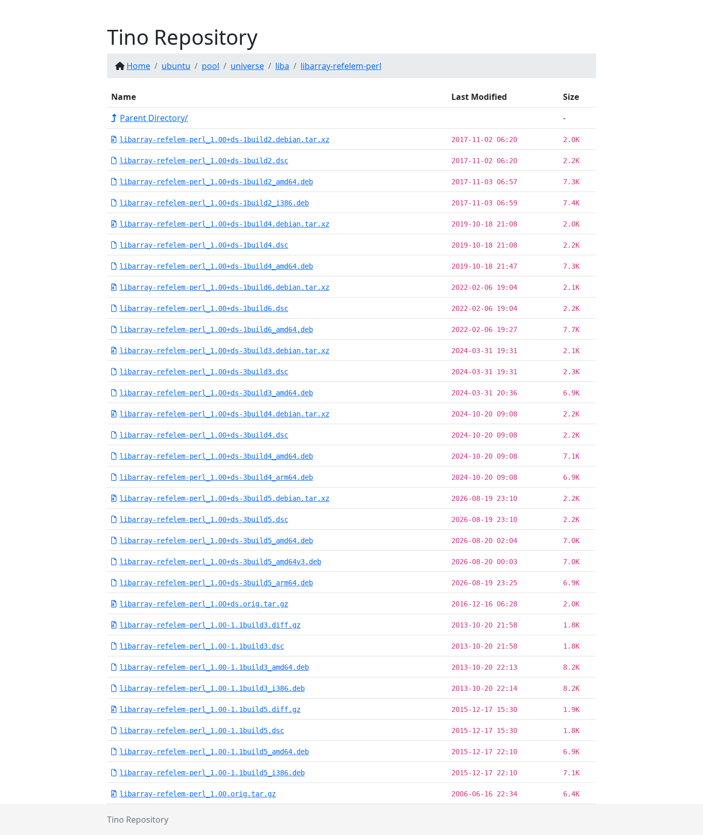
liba (282, 66)
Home (138, 66)
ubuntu (176, 66)
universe (247, 66)
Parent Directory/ (154, 118)
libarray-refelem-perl (341, 66)
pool (210, 66)
